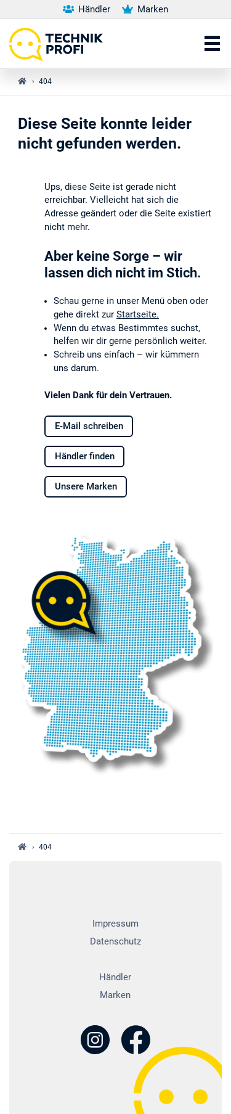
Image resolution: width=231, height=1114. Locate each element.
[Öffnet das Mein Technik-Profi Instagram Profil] (95, 1041)
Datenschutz (115, 941)
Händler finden (85, 456)
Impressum (115, 924)
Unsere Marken (86, 486)
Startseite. (137, 314)
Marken (151, 9)
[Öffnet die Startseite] (60, 43)
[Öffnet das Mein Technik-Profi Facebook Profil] (135, 1041)
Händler (93, 9)
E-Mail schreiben (89, 426)
